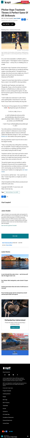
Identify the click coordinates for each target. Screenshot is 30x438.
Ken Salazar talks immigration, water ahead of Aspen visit (14, 281)
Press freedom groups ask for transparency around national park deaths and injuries (14, 293)
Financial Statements (7, 420)
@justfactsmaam (19, 117)
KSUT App (5, 399)
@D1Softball (10, 115)
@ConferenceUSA (20, 115)
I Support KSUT (15, 327)
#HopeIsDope (24, 119)
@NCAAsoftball (6, 119)
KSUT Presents (6, 402)
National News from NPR (12, 192)
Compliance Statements (8, 417)
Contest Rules (6, 423)
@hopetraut (12, 108)
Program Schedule (7, 390)
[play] (2, 436)
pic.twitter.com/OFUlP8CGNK (15, 121)
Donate (25, 2)
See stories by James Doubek (9, 225)
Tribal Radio (5, 405)
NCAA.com (4, 136)
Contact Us (5, 411)
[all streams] (28, 436)
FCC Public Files (6, 414)
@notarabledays (9, 117)
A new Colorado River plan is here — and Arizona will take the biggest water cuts (14, 275)
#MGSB (17, 119)
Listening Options (6, 393)
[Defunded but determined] (15, 308)
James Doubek (16, 18)
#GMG (12, 119)
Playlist (4, 396)
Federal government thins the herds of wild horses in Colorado (14, 287)
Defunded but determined (15, 320)
